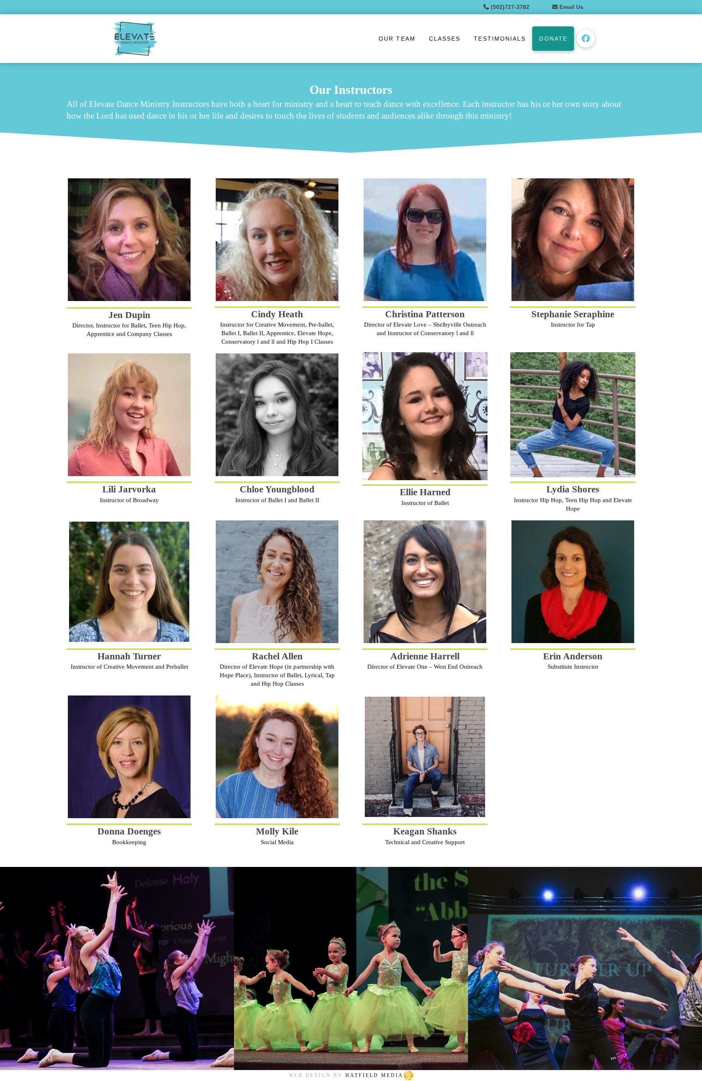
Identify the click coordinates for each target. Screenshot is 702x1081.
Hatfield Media (374, 1075)
